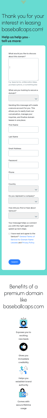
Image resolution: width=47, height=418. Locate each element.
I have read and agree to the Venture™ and (23, 238)
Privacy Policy (28, 242)
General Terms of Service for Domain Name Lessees (23, 239)
